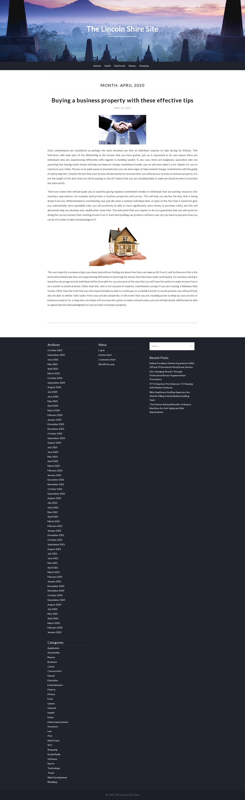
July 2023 (52, 447)
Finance (52, 689)
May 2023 (53, 456)
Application (53, 648)
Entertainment (55, 685)
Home (51, 717)
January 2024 (54, 419)
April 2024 (53, 405)
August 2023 (54, 442)
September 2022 (56, 493)
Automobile (54, 652)
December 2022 (56, 479)
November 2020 (56, 590)
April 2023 (53, 461)
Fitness (51, 694)
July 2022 (52, 502)
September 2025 (56, 354)
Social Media (54, 754)
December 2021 (56, 535)
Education (53, 680)
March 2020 (54, 623)
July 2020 (52, 609)
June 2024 (53, 396)
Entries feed (104, 354)
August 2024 (54, 387)
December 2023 (56, 424)
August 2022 (54, 498)
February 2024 (55, 415)
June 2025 (53, 359)
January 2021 (54, 581)
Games (51, 703)
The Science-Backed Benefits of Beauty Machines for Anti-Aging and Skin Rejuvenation (170, 408)
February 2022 (55, 526)
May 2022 (53, 512)
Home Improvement (58, 722)
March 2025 (54, 373)
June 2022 (53, 507)
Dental (51, 675)
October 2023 (55, 433)
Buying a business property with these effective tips (123, 100)
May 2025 (53, 364)
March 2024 (54, 410)
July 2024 (52, 391)
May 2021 (53, 562)
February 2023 (55, 470)
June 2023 (53, 452)
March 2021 (54, 572)
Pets (50, 735)
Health (107, 65)
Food (50, 698)
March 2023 (54, 465)
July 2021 (52, 553)
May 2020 (53, 613)
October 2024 (55, 378)
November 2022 (56, 484)
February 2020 (55, 627)
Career (51, 666)
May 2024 (53, 401)
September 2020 (56, 599)
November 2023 (56, 428)
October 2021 (55, 539)
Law (50, 731)
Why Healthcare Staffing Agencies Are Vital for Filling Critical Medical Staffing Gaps (170, 396)
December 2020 (56, 586)
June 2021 (53, 558)
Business (52, 661)
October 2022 (55, 489)
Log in (101, 350)
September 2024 (56, 382)
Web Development (57, 777)
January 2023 (54, 475)
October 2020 (55, 595)
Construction (55, 671)
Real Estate (119, 65)
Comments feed (106, 359)
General (97, 65)
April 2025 (53, 368)
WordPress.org (106, 364)
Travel (51, 772)
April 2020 (53, 618)
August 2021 (54, 549)
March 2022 (54, 521)
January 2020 (54, 632)
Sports (51, 763)
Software (52, 759)
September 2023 (56, 438)
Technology (54, 768)
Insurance (53, 726)
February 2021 (55, 576)
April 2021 (53, 567)
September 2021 (56, 544)
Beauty (132, 65)
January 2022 (54, 530)
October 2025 (55, 350)
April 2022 (53, 516)
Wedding (52, 782)
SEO (50, 745)
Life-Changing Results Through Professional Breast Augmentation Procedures (168, 375)
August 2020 (54, 604)
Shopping (143, 65)
